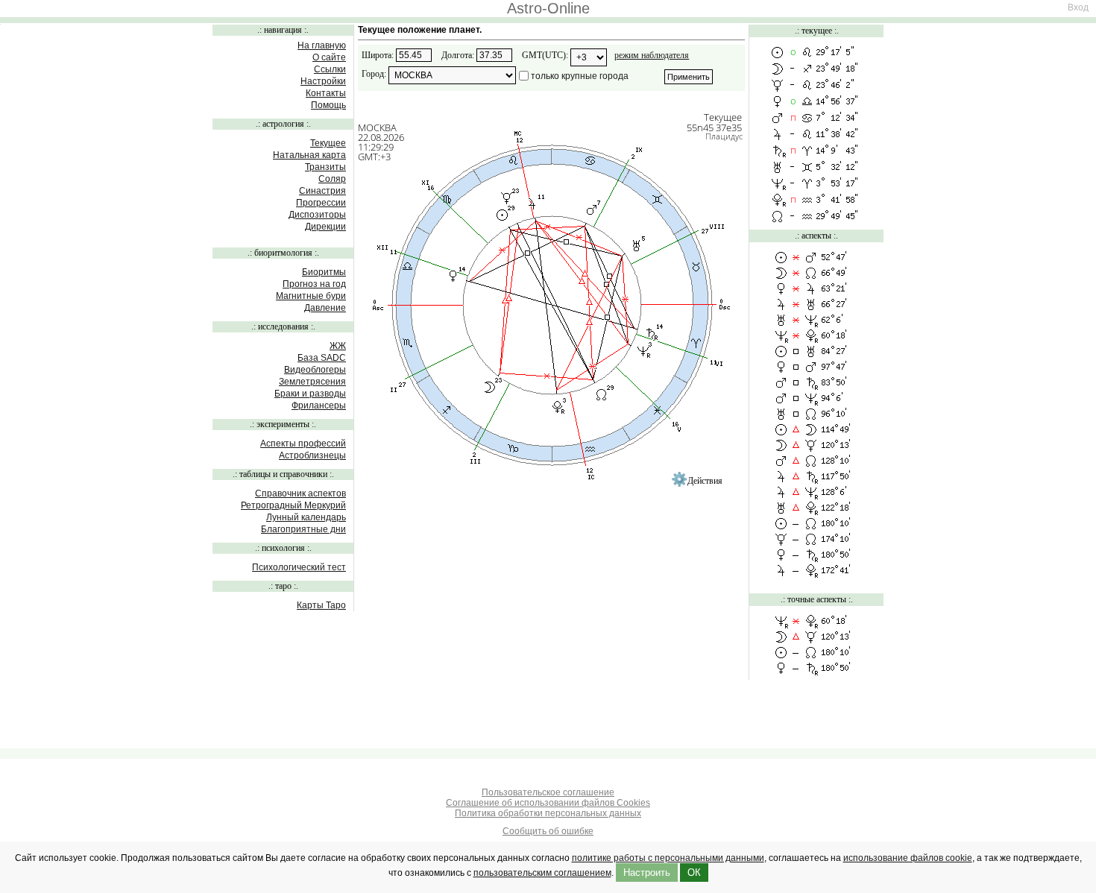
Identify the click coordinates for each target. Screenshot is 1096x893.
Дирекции (325, 226)
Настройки (323, 81)
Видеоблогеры (315, 370)
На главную (321, 45)
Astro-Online (548, 8)
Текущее (328, 143)
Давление (325, 308)
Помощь (328, 105)
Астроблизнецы (312, 455)
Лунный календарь (306, 517)
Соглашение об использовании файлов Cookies (548, 803)
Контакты (326, 93)
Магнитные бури (311, 296)
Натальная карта (309, 155)
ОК (694, 872)
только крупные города (580, 76)
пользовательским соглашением (542, 873)
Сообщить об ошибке (548, 831)
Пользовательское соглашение (548, 792)
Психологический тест (299, 567)
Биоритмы (324, 272)
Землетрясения (312, 381)
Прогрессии (321, 203)
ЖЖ (338, 346)
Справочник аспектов (300, 493)
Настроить (646, 872)
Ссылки (330, 69)
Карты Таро (321, 605)
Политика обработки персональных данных (548, 813)
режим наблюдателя (651, 55)
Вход (1078, 7)
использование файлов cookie (907, 858)
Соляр (332, 179)
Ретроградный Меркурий (293, 505)
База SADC (321, 358)
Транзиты (325, 167)
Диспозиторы (317, 214)
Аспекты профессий (303, 443)
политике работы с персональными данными (668, 858)
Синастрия (322, 191)
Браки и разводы (310, 393)
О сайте (329, 57)
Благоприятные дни (303, 529)
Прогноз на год (314, 284)
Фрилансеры (319, 405)
